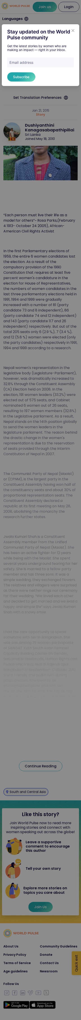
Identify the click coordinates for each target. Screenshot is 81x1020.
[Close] (72, 30)
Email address (21, 62)
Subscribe (21, 77)
